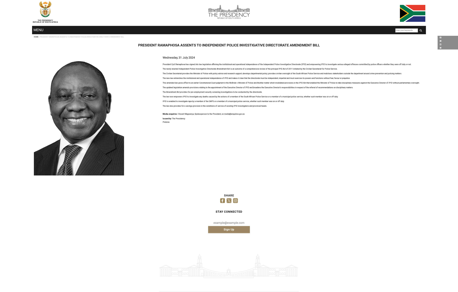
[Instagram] (235, 200)
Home (36, 37)
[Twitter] (229, 200)
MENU (38, 30)
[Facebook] (222, 200)
